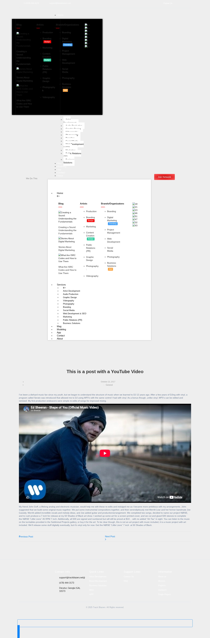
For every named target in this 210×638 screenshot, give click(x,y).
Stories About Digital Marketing (24, 79)
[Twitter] (183, 3)
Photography (68, 304)
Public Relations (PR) (72, 320)
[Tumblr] (44, 578)
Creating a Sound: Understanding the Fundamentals (23, 57)
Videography (68, 300)
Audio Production (70, 294)
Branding (67, 307)
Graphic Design (70, 297)
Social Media (69, 310)
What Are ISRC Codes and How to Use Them (24, 103)
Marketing (67, 317)
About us (162, 576)
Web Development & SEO (74, 313)
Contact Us (129, 576)
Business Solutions (71, 323)
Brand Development (98, 581)
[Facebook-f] (179, 3)
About (60, 338)
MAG (91, 590)
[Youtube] (190, 3)
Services (61, 284)
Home (60, 193)
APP (91, 594)
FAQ (126, 581)
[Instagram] (186, 3)
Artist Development (71, 291)
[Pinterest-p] (49, 578)
